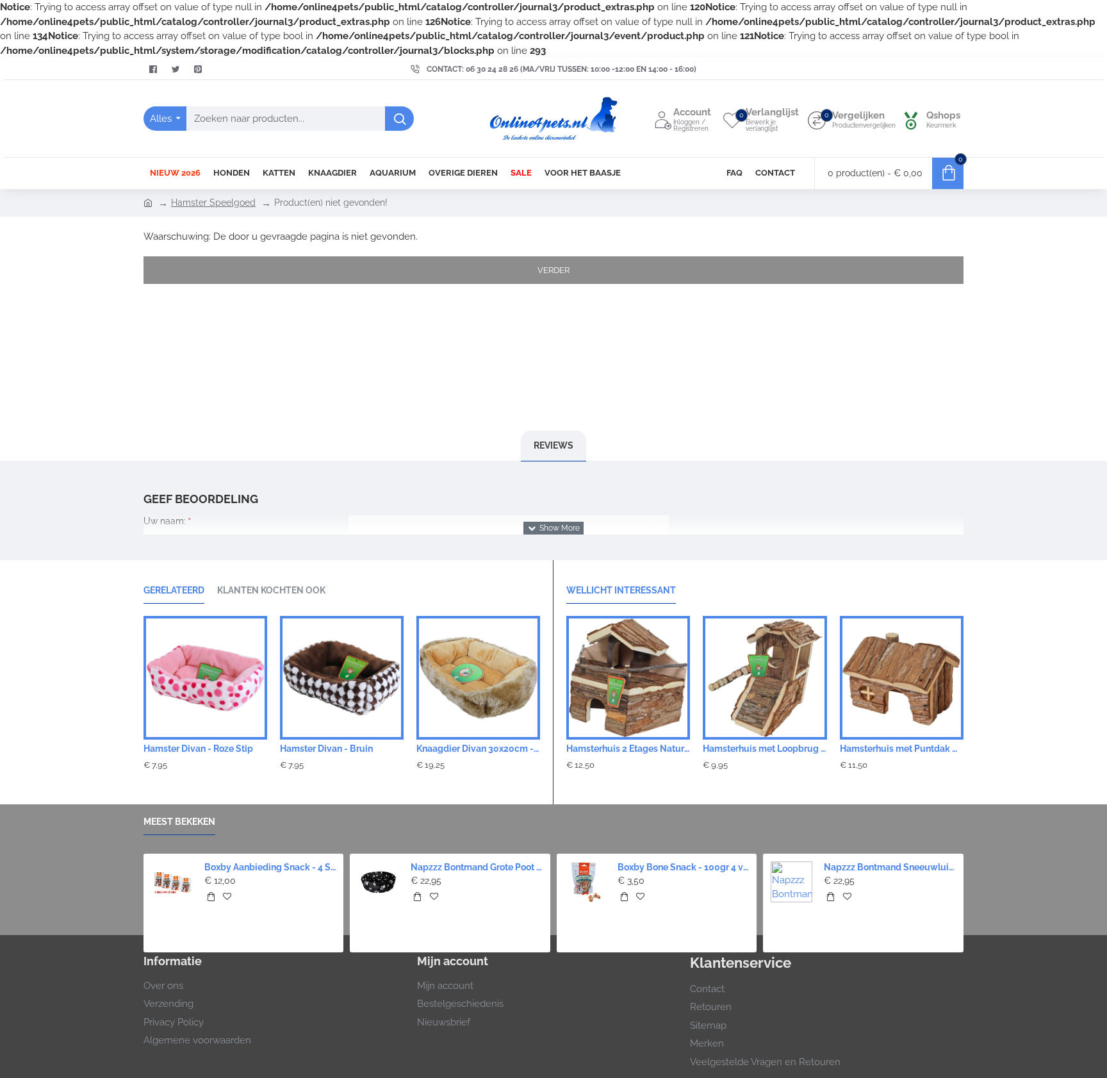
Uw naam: (165, 521)
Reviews (553, 445)
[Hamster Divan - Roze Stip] (205, 678)
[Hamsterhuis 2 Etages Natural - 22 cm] (628, 678)
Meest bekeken (179, 822)
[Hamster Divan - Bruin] (342, 678)
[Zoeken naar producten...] (399, 118)
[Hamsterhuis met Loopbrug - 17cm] (764, 678)
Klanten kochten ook (271, 590)
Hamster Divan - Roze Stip (198, 748)
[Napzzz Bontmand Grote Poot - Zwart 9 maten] (378, 882)
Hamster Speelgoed (213, 202)
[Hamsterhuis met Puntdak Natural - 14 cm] (902, 678)
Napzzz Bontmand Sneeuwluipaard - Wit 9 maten (890, 867)
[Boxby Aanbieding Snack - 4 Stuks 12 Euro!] (172, 882)
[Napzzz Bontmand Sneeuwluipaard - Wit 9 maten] (791, 882)
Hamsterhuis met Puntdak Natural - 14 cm (902, 748)
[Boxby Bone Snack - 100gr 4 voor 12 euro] (585, 882)
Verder (553, 270)
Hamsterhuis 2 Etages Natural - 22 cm (628, 748)
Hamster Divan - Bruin (326, 748)
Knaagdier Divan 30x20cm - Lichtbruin (478, 748)
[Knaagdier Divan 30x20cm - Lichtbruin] (478, 678)
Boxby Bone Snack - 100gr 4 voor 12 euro (684, 867)
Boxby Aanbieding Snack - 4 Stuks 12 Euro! (270, 867)
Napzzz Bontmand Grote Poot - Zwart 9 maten (477, 867)
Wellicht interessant (621, 590)
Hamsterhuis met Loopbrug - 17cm (764, 748)
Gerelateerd (174, 590)
